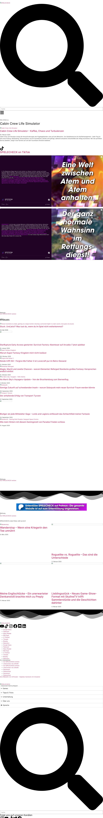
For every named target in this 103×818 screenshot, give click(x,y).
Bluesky (5, 641)
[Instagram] (11, 626)
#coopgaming (21, 233)
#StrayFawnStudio (30, 177)
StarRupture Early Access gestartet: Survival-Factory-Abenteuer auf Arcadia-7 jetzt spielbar (42, 345)
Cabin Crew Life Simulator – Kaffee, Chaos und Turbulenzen (32, 131)
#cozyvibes (33, 179)
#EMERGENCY (5, 224)
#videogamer (18, 180)
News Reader (7, 633)
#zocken (31, 181)
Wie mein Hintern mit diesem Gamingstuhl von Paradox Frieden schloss (32, 422)
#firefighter (30, 229)
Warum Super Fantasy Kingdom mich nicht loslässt (23, 353)
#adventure (45, 180)
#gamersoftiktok (44, 181)
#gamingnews (5, 179)
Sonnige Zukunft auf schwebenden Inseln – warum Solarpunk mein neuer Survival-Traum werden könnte (47, 387)
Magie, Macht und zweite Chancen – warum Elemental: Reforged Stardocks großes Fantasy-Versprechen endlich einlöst (48, 370)
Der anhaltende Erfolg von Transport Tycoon (20, 396)
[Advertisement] (6, 286)
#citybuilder (24, 183)
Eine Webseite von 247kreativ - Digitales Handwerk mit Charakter (20, 677)
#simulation (17, 181)
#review (11, 179)
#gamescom (37, 181)
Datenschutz (7, 671)
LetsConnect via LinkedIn (11, 663)
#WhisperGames (39, 177)
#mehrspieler (43, 233)
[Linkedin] (24, 626)
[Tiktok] (6, 626)
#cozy (28, 179)
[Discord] (20, 626)
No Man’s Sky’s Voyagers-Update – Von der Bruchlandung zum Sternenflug (34, 379)
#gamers (39, 180)
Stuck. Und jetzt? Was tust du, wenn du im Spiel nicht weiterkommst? (31, 326)
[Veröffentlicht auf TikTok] (49, 200)
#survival (11, 183)
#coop (16, 233)
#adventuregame (33, 232)
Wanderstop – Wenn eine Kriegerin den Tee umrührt (23, 529)
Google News (7, 629)
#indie (37, 179)
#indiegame (42, 179)
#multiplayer (11, 233)
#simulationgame (25, 181)
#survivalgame (17, 183)
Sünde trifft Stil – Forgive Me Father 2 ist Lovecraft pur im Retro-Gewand (33, 361)
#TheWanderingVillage (19, 177)
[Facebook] (15, 626)
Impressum (6, 669)
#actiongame (5, 233)
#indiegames (5, 180)
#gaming (30, 180)
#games (35, 180)
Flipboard (6, 631)
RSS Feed (6, 635)
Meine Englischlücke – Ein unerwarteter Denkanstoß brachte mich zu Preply (24, 595)
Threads (5, 639)
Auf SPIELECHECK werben (8, 314)
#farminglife (11, 181)
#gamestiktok (5, 183)
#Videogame (11, 180)
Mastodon (6, 643)
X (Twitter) (6, 637)
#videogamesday (41, 230)
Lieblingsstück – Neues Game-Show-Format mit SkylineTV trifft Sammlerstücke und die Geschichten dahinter (74, 598)
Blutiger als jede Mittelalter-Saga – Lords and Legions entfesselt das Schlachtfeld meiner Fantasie (45, 414)
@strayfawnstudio (14, 176)
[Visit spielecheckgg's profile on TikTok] (3, 199)
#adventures (5, 181)
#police (35, 229)
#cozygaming (16, 179)
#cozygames (23, 179)
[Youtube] (2, 626)
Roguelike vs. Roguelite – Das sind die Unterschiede (75, 556)
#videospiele (25, 180)
